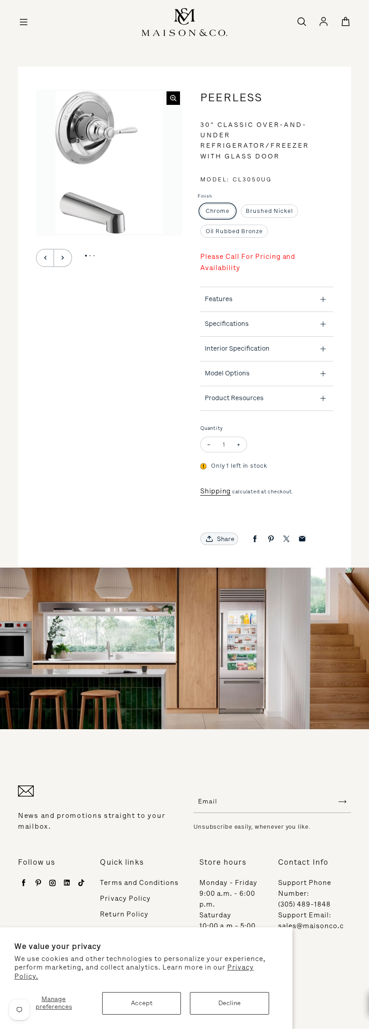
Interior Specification (237, 348)
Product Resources (234, 398)
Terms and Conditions (139, 883)
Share (225, 539)
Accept (142, 1003)
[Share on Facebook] (255, 539)
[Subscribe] (342, 801)
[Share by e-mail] (302, 539)
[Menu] (23, 22)
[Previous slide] (45, 258)
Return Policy (124, 914)
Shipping (215, 491)
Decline (229, 1003)
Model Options (227, 373)
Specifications (227, 324)
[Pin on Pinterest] (270, 539)
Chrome (218, 211)
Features (219, 299)
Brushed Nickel (269, 211)
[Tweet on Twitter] (286, 539)
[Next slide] (63, 258)
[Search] (301, 22)
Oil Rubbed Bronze (234, 231)
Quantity (211, 428)
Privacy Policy (125, 898)
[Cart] (345, 22)
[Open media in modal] (173, 98)
